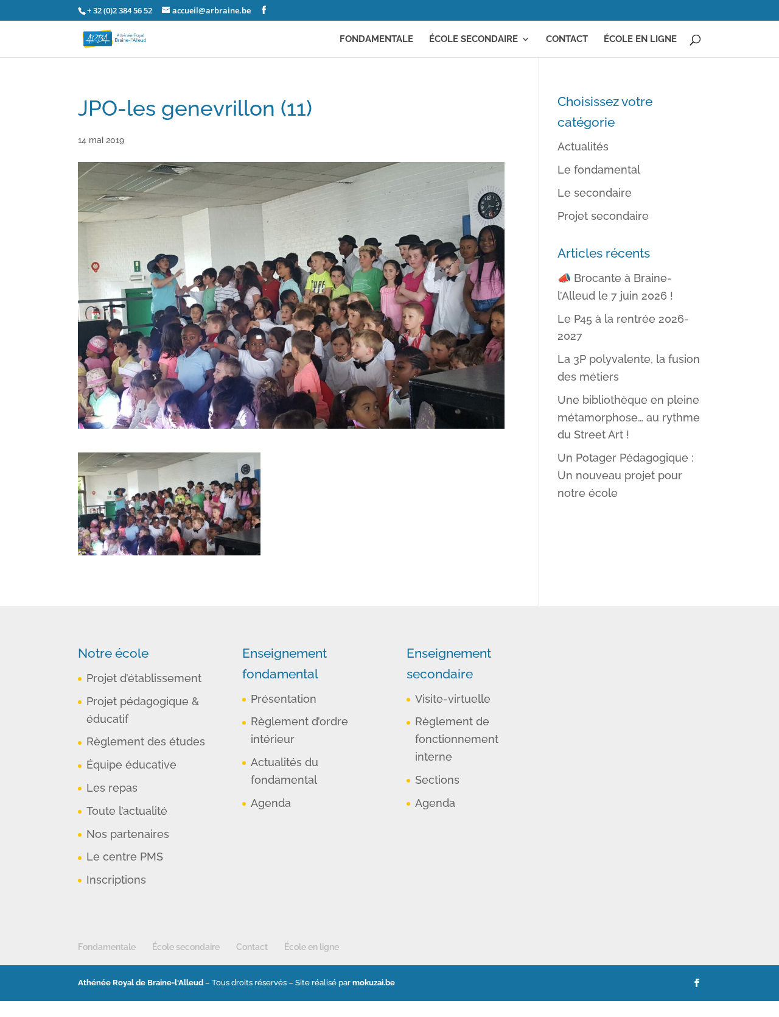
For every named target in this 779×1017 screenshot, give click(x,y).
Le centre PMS (124, 856)
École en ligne (640, 39)
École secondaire (473, 39)
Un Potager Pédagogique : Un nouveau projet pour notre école (625, 475)
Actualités (583, 146)
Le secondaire (594, 192)
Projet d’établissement (143, 678)
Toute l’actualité (126, 810)
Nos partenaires (127, 834)
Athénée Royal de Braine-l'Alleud (140, 982)
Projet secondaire (603, 215)
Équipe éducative (131, 764)
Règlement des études (145, 741)
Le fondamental (598, 169)
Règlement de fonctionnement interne (456, 739)
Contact (567, 39)
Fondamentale (376, 39)
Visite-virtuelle (453, 698)
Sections (437, 779)
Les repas (112, 787)
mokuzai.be (373, 982)
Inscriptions (116, 879)
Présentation (283, 698)
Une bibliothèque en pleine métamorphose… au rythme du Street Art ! (628, 417)
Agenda (271, 803)
